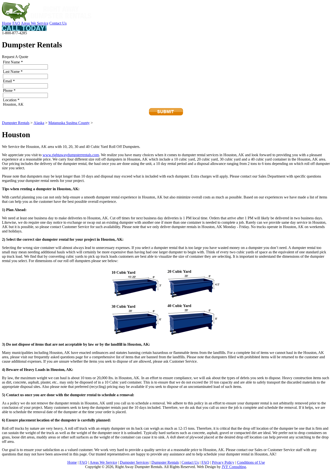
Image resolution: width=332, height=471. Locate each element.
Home (6, 23)
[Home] (47, 20)
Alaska (39, 123)
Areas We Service (34, 23)
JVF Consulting (234, 467)
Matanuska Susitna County (69, 123)
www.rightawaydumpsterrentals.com (71, 155)
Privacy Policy (223, 462)
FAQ (16, 23)
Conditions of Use (251, 462)
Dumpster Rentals (15, 123)
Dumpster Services (134, 462)
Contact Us (58, 23)
